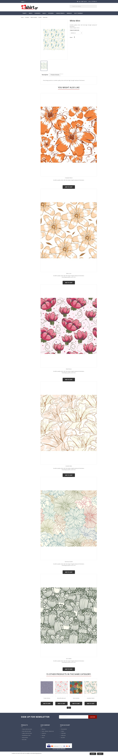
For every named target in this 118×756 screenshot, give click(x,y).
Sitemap (43, 735)
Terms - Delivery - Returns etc (47, 731)
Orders (62, 731)
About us (43, 729)
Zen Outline (68, 658)
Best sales (24, 739)
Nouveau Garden (69, 561)
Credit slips (63, 733)
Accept (93, 753)
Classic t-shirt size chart (27, 729)
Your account (65, 725)
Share (74, 37)
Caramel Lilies (69, 466)
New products (25, 737)
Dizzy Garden (76, 698)
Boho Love (68, 273)
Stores (42, 737)
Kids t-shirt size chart (26, 731)
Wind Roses (69, 369)
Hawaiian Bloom (69, 177)
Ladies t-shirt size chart (27, 733)
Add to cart (68, 187)
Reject (100, 753)
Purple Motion (47, 698)
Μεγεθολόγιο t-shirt (26, 735)
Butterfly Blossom (61, 698)
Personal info (64, 729)
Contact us (43, 733)
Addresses (63, 735)
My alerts (63, 737)
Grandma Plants (90, 698)
